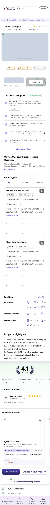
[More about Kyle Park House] (23, 431)
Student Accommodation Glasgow (35, 20)
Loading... (14, 109)
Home (4, 20)
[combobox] (26, 8)
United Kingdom (15, 20)
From (9, 461)
